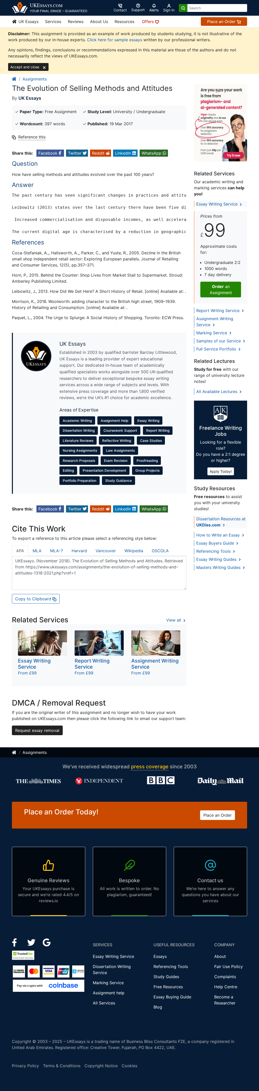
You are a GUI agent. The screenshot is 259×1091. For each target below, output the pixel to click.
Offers (148, 21)
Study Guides (166, 976)
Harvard (79, 550)
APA (20, 550)
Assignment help (108, 992)
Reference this (32, 136)
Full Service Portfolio (217, 349)
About (220, 956)
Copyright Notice (101, 1065)
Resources (124, 21)
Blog (158, 1007)
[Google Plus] (47, 941)
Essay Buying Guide (172, 996)
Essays (160, 956)
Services (53, 21)
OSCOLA (160, 550)
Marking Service (212, 332)
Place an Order (222, 21)
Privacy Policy (25, 1065)
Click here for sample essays (114, 39)
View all (174, 620)
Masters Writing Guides (219, 567)
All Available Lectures (217, 391)
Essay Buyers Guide (215, 543)
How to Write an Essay (218, 535)
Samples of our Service (219, 340)
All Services (104, 1002)
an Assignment (221, 289)
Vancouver (106, 550)
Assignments (35, 78)
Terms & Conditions (61, 1065)
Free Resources (168, 986)
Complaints (225, 976)
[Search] (183, 8)
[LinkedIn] (32, 941)
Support (138, 10)
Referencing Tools (214, 551)
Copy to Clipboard (33, 598)
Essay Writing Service (217, 204)
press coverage (149, 767)
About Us (99, 21)
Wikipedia (133, 550)
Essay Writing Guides (217, 559)
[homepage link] (14, 78)
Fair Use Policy (228, 966)
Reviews (75, 21)
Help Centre (225, 986)
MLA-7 (56, 550)
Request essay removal (37, 730)
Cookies (129, 1065)
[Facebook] (16, 941)
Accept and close (25, 67)
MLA (37, 550)
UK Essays (27, 21)
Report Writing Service (218, 310)
